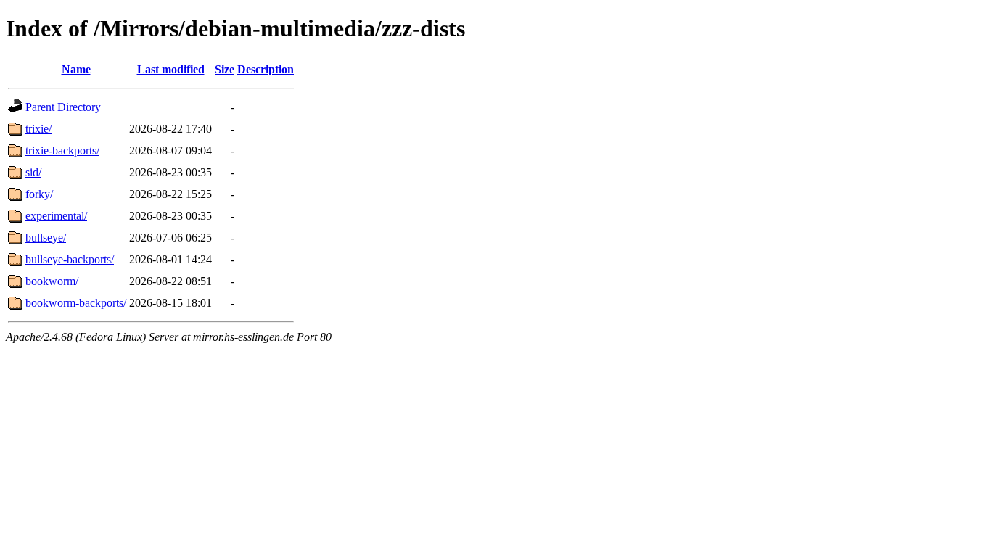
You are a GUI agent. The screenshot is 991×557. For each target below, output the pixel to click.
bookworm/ (51, 281)
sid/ (33, 172)
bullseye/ (45, 237)
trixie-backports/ (62, 150)
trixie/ (38, 129)
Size (224, 69)
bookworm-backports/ (75, 303)
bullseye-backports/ (69, 259)
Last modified (171, 69)
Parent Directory (63, 107)
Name (76, 69)
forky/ (39, 194)
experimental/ (56, 216)
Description (265, 69)
